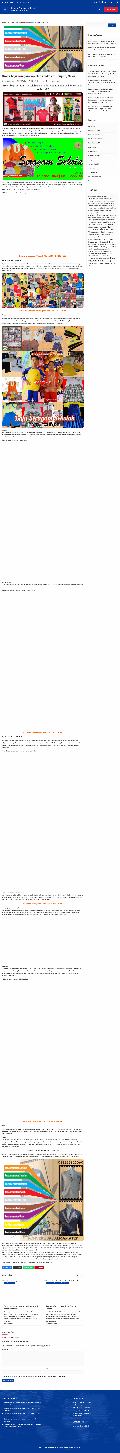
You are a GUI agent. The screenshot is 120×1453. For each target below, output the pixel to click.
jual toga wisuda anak (99, 228)
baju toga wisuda (108, 208)
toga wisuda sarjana (94, 177)
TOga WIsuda (92, 172)
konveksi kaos (92, 151)
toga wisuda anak (103, 258)
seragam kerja (92, 160)
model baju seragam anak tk (44, 1262)
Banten (102, 210)
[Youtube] (105, 2)
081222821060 (7, 2)
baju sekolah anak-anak (95, 196)
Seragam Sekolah (67, 1285)
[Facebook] (99, 2)
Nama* (4, 1369)
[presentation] (77, 1276)
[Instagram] (102, 2)
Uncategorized (92, 181)
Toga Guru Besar (93, 168)
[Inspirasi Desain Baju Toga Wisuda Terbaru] (21, 1291)
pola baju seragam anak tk (102, 249)
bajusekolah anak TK (94, 143)
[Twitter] (108, 2)
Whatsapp (29, 1267)
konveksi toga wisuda (102, 239)
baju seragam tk (96, 208)
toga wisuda (92, 258)
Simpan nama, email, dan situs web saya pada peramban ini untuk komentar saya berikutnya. (34, 1376)
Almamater (91, 126)
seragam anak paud (94, 251)
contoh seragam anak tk (102, 215)
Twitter (19, 1267)
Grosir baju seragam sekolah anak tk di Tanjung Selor (38, 76)
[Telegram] (114, 2)
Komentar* (5, 1349)
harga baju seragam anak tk (98, 222)
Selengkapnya (9, 1322)
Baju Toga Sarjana (21, 1283)
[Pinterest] (117, 2)
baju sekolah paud (103, 199)
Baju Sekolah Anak (54, 81)
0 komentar (40, 81)
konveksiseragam (9, 81)
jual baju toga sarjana (100, 227)
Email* (46, 1369)
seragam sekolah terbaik (103, 256)
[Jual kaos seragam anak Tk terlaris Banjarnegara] (64, 1291)
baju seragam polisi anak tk (96, 203)
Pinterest (40, 1267)
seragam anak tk (106, 251)
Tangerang (112, 256)
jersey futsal (73, 1283)
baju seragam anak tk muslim (107, 201)
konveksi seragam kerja (101, 237)
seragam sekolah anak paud (97, 253)
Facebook (8, 1267)
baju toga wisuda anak (95, 139)
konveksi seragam (56, 1285)
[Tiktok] (111, 2)
